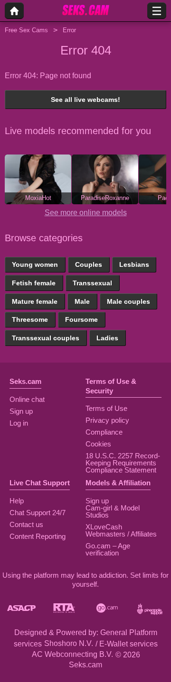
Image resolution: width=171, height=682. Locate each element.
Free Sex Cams (26, 30)
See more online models (86, 213)
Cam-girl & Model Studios (113, 511)
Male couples (128, 301)
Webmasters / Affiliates (121, 534)
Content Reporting (38, 536)
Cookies (98, 444)
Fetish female (34, 283)
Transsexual (92, 283)
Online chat (27, 399)
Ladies (107, 338)
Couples (88, 264)
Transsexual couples (45, 338)
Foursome (81, 319)
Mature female (34, 301)
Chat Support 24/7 (38, 513)
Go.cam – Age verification (108, 549)
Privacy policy (107, 420)
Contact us (26, 524)
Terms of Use (106, 408)
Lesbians (134, 264)
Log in (19, 423)
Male (82, 301)
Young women (35, 264)
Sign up (21, 411)
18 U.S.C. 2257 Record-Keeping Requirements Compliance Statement (123, 463)
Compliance (104, 432)
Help (17, 501)
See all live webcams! (85, 99)
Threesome (30, 319)
